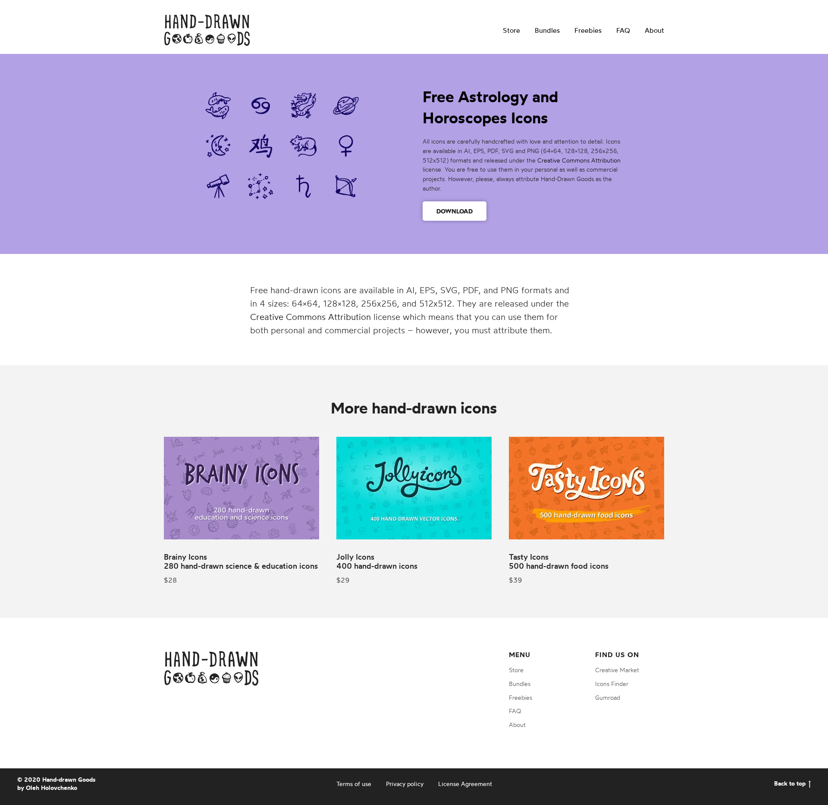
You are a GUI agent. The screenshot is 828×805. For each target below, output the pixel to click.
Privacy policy (404, 783)
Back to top (790, 783)
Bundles (547, 30)
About (654, 30)
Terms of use (353, 783)
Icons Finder (611, 683)
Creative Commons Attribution (579, 160)
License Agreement (465, 783)
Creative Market (617, 669)
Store (511, 30)
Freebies (588, 30)
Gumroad (607, 697)
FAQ (623, 30)
